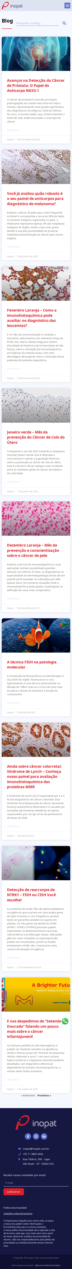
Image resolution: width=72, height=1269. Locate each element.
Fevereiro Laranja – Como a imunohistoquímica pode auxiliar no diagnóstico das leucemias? (32, 318)
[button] (67, 5)
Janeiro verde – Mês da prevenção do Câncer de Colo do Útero (36, 437)
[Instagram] (36, 1136)
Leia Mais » (13, 130)
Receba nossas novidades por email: (24, 1175)
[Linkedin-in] (44, 1136)
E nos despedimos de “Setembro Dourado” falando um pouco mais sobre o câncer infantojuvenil (35, 1029)
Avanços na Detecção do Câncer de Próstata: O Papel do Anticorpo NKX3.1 (36, 85)
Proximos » (44, 1095)
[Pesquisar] (65, 23)
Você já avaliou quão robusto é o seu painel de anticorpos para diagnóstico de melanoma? (35, 198)
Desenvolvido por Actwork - (36, 1265)
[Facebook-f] (28, 1136)
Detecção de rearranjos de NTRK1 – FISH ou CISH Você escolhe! (31, 894)
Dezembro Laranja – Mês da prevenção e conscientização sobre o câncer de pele (33, 550)
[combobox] (37, 23)
